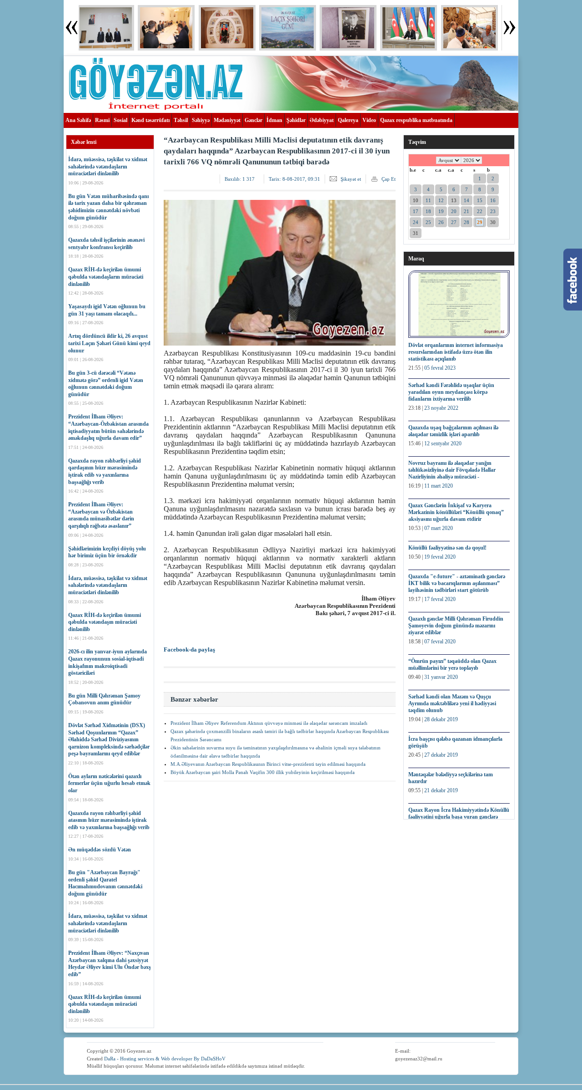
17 (415, 211)
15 (479, 200)
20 (454, 211)
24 (415, 222)
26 (441, 222)
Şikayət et (351, 179)
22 (479, 211)
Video (369, 120)
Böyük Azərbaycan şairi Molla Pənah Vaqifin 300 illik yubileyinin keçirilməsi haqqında (263, 772)
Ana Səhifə (78, 120)
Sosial (120, 120)
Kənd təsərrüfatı (150, 120)
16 (493, 200)
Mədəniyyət (227, 120)
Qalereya (348, 120)
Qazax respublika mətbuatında (416, 120)
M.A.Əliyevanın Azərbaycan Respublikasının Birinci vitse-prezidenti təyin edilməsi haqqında (268, 764)
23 (493, 211)
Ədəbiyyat (322, 120)
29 (479, 222)
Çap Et (388, 179)
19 (441, 211)
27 (454, 222)
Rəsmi (102, 120)
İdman (274, 120)
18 (428, 211)
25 (428, 222)
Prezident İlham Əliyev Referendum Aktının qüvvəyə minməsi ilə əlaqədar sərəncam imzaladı (269, 723)
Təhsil (181, 120)
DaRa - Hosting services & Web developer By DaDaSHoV (165, 1058)
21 (466, 211)
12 (441, 200)
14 (466, 200)
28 (466, 222)
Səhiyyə (201, 120)
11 (428, 200)
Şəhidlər (296, 120)
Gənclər (253, 120)
